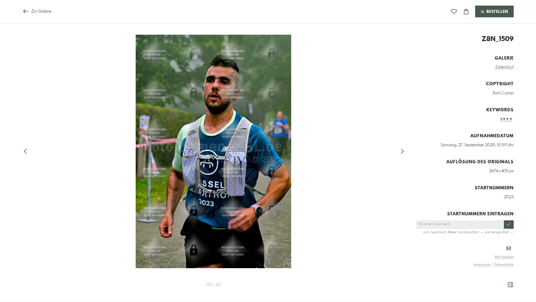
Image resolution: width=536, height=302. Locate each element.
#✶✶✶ (506, 119)
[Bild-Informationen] (510, 285)
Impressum (482, 264)
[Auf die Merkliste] (454, 11)
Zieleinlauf (504, 67)
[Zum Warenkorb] (466, 11)
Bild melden (504, 257)
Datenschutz (504, 264)
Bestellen (496, 12)
